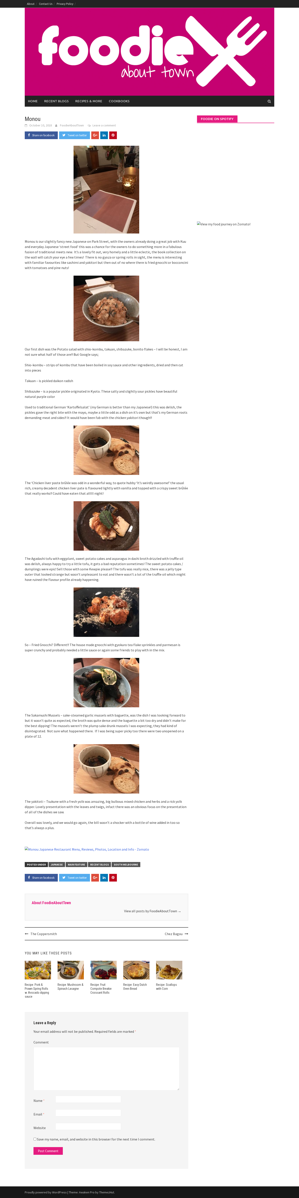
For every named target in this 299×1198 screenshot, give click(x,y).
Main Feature (76, 864)
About (31, 3)
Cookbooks (119, 101)
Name (39, 1100)
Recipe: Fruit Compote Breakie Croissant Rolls (101, 988)
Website (39, 1128)
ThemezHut (106, 1192)
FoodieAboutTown (72, 125)
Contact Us (45, 3)
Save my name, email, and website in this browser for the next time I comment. (96, 1139)
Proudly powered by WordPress (46, 1192)
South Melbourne (126, 864)
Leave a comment (104, 125)
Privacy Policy (65, 3)
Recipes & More (88, 101)
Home (33, 101)
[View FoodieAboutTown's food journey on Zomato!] (223, 223)
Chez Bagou (174, 934)
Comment (41, 1042)
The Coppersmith (43, 934)
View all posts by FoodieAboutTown (152, 911)
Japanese (57, 864)
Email (38, 1114)
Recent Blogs (56, 101)
